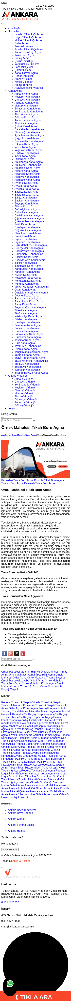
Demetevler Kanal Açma (29, 141)
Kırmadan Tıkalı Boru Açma (17, 480)
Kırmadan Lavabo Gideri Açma (19, 755)
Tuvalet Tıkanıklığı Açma (29, 49)
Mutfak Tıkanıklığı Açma (28, 40)
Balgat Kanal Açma (26, 197)
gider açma (15, 729)
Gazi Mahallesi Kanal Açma (31, 245)
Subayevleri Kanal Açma (29, 334)
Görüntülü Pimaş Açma (46, 735)
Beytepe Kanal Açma (27, 203)
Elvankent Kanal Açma (28, 233)
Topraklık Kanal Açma (27, 369)
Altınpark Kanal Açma (27, 179)
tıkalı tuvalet (36, 720)
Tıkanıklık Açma (24, 46)
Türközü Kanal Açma (27, 363)
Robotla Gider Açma (27, 743)
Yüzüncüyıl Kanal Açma (28, 316)
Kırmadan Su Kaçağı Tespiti (28, 714)
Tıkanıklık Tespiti (38, 711)
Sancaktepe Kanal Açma (29, 301)
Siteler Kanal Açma (26, 319)
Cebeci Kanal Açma (26, 212)
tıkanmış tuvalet (53, 720)
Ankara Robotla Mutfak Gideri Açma (29, 788)
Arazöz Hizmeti (23, 78)
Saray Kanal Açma (25, 304)
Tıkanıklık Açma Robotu (52, 708)
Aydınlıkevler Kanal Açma (30, 135)
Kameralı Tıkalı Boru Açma (39, 483)
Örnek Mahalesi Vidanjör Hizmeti (21, 671)
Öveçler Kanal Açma (26, 295)
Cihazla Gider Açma (13, 746)
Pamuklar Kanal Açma (28, 298)
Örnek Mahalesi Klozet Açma (39, 683)
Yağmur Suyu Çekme (27, 64)
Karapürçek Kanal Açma (29, 268)
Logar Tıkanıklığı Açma (28, 37)
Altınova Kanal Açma (27, 176)
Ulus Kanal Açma (25, 343)
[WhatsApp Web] (10, 986)
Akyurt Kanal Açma (26, 123)
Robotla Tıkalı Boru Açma (49, 480)
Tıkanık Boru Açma (12, 483)
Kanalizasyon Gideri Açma (36, 740)
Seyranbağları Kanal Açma (30, 307)
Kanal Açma (15, 90)
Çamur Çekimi (23, 70)
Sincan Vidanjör (24, 396)
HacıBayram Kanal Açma (29, 251)
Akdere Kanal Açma (26, 170)
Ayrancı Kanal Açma (26, 182)
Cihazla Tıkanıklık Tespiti (46, 702)
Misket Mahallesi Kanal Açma (32, 286)
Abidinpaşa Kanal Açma (29, 162)
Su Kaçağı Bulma (50, 717)
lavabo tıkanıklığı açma (35, 723)
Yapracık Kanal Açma (27, 355)
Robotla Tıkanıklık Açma (39, 746)
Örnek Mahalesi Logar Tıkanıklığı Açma (32, 685)
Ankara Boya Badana (20, 813)
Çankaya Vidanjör (25, 381)
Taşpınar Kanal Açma (27, 340)
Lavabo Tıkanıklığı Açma (29, 34)
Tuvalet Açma (20, 711)
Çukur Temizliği (24, 61)
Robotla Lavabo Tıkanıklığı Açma (39, 752)
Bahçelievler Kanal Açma (29, 129)
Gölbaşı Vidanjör (24, 405)
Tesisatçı (6, 711)
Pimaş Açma (22, 58)
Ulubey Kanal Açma (26, 331)
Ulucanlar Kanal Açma (28, 337)
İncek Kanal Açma (25, 147)
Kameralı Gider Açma (52, 743)
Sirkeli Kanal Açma (26, 310)
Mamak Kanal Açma (26, 105)
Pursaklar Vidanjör (25, 402)
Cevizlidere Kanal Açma (29, 215)
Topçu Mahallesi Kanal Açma (32, 352)
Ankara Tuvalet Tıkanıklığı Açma (28, 779)
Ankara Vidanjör (17, 375)
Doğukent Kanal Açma (28, 230)
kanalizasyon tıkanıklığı (15, 720)
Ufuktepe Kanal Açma (27, 322)
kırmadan (16, 723)
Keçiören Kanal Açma (27, 96)
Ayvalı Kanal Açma (26, 185)
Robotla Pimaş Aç (44, 729)
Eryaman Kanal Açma (27, 242)
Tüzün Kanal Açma (26, 313)
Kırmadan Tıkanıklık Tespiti (39, 705)
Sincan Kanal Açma (26, 114)
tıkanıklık (6, 714)
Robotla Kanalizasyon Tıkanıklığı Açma (35, 736)
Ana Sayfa (14, 28)
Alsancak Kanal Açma (27, 173)
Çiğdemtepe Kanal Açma (29, 218)
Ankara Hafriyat (17, 830)
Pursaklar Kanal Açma (28, 120)
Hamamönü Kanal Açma (29, 254)
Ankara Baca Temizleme (22, 810)
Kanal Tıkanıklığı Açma (28, 52)
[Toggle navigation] (2, 23)
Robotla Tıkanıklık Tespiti (16, 702)
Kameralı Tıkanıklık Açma (35, 749)
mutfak (42, 732)
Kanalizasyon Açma (26, 73)
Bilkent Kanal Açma (26, 206)
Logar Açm (55, 711)
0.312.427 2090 (10, 849)
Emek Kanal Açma (25, 236)
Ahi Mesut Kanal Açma (28, 165)
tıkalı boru (54, 723)
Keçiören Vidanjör (25, 387)
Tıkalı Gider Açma (27, 732)
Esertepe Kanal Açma (27, 227)
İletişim (12, 408)
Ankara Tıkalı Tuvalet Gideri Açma (28, 767)
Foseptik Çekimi (24, 67)
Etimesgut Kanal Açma (28, 108)
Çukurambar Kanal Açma (29, 221)
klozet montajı (9, 797)
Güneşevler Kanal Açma (29, 248)
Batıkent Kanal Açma (27, 200)
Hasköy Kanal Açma (26, 257)
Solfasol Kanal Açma (27, 328)
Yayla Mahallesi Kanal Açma (31, 360)
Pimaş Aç (27, 729)
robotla (5, 723)
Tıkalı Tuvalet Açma (28, 764)
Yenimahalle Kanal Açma (29, 111)
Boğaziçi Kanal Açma (27, 209)
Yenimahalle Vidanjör (27, 384)
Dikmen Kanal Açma (26, 144)
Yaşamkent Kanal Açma (28, 150)
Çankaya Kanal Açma (27, 99)
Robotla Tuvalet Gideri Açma (38, 770)
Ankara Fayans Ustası (21, 824)
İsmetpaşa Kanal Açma (28, 265)
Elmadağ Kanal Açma (27, 132)
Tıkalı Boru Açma (25, 55)
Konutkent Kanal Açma (28, 280)
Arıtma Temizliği (24, 84)
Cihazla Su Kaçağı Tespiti (25, 717)
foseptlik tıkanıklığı (47, 726)
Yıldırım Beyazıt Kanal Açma (31, 372)
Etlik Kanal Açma (25, 159)
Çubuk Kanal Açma (26, 126)
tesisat (66, 711)
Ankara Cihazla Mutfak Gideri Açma (29, 794)
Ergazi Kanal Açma (26, 239)
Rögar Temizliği (24, 76)
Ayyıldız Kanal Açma (27, 188)
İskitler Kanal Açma (26, 263)
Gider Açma (21, 43)
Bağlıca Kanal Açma (26, 191)
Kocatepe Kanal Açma (28, 277)
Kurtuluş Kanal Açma (27, 283)
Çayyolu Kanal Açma (27, 138)
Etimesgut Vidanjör (26, 399)
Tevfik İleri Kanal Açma (28, 346)
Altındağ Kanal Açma (27, 102)
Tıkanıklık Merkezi (11, 705)
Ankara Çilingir (16, 818)
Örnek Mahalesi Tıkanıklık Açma (46, 677)
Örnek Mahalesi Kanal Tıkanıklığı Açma (32, 674)
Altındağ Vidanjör (25, 390)
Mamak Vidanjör (24, 393)
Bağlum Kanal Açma (26, 194)
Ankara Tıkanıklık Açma (29, 776)
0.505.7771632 (10, 902)
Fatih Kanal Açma (25, 224)
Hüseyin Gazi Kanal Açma (30, 260)
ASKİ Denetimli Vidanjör (29, 87)
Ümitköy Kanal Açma (27, 153)
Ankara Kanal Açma (26, 93)
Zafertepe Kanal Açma (28, 325)
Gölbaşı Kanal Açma (26, 117)
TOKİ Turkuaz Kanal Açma (30, 357)
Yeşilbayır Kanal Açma (28, 366)
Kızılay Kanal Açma (26, 274)
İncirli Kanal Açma (25, 156)
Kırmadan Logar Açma (42, 773)
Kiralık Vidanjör (24, 81)
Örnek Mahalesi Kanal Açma (31, 292)
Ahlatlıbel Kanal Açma (27, 168)
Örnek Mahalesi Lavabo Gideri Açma (23, 680)
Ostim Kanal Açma (25, 289)
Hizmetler (13, 31)
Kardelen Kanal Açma (27, 271)
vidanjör (51, 732)
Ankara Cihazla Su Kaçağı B (38, 782)
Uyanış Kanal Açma (26, 349)
